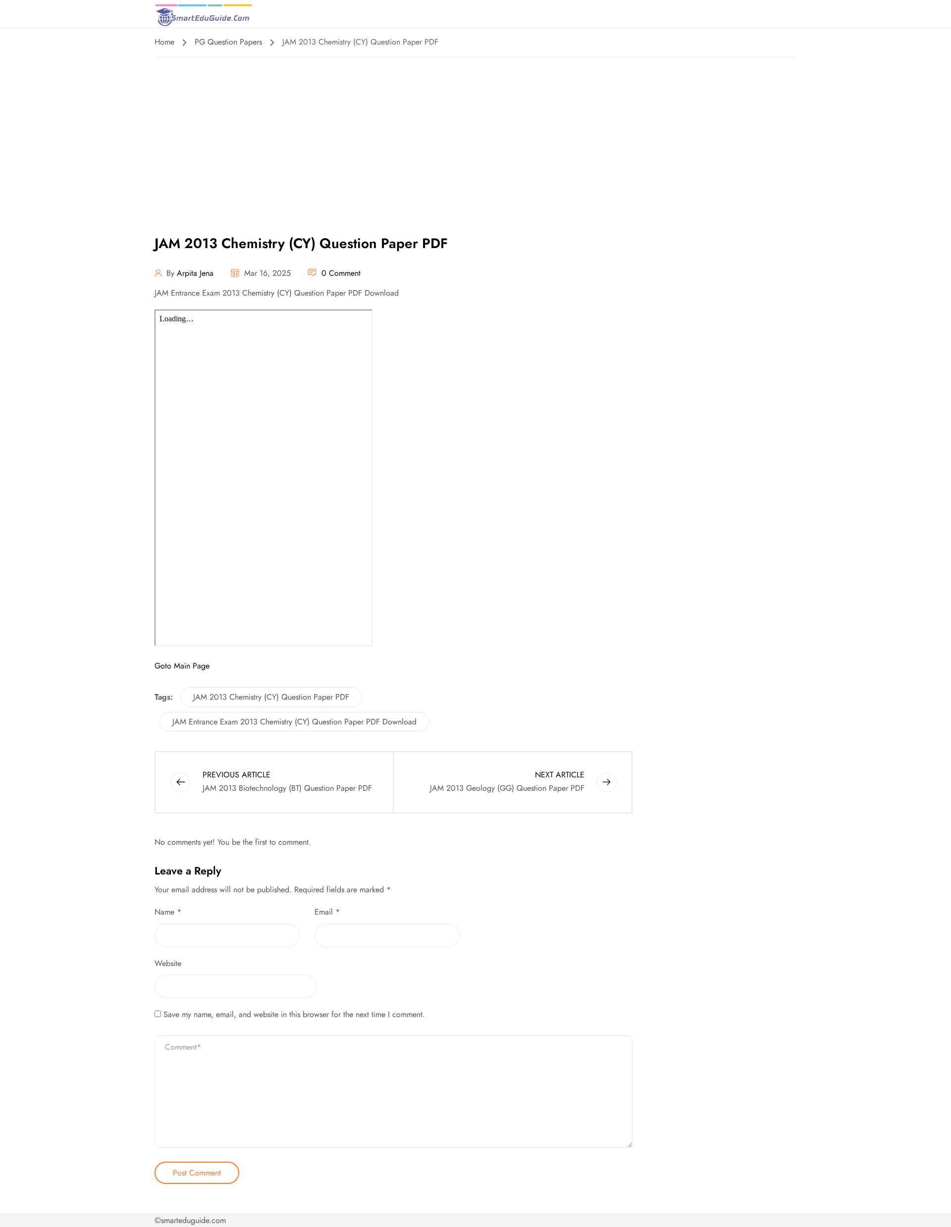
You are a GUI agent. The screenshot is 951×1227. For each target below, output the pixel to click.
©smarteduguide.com (190, 1220)
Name (168, 912)
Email (327, 912)
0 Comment (341, 273)
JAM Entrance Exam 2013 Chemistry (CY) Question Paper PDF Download (294, 721)
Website (168, 963)
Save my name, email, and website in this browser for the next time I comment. (294, 1014)
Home (164, 42)
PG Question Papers (228, 42)
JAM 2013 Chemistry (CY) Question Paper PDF (271, 697)
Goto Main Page (182, 665)
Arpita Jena (195, 273)
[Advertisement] (475, 131)
